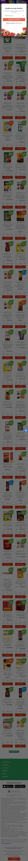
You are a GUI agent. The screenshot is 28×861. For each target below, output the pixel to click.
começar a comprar (14, 19)
